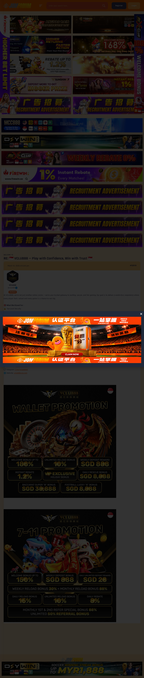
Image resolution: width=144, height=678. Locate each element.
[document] (72, 339)
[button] (141, 314)
